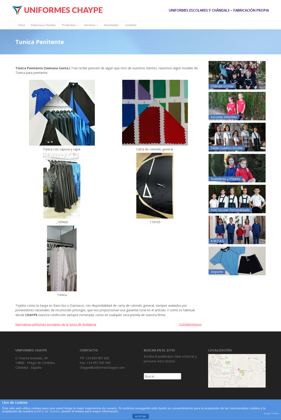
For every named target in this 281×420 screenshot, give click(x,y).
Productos (69, 25)
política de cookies (47, 411)
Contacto (131, 25)
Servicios (90, 25)
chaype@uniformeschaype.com (102, 367)
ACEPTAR (140, 416)
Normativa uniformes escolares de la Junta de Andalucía (55, 324)
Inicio (21, 25)
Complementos (190, 324)
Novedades (111, 25)
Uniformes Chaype (63, 10)
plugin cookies (271, 413)
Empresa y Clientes (43, 25)
